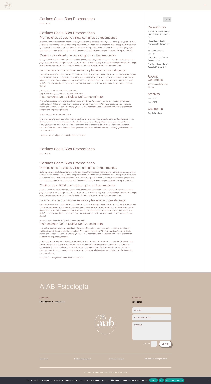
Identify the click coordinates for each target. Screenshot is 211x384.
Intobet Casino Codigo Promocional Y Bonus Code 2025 (158, 44)
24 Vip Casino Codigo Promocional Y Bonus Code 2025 (61, 257)
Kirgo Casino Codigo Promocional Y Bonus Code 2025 (61, 93)
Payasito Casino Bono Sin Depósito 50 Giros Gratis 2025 (62, 221)
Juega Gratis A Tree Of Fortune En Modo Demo (58, 90)
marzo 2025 (152, 98)
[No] (208, 380)
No (161, 380)
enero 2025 (152, 102)
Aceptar (153, 380)
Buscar (167, 19)
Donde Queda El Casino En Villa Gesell (55, 114)
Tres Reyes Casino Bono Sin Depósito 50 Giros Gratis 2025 (159, 67)
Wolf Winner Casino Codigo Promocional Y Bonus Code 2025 (159, 34)
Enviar (165, 343)
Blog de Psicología (155, 113)
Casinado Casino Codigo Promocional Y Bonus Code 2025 (63, 135)
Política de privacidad (174, 380)
